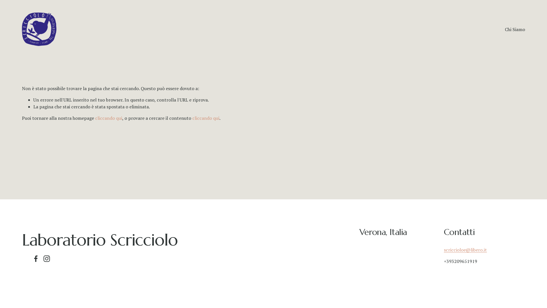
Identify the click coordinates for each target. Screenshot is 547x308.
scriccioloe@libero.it (465, 250)
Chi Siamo (515, 29)
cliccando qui (108, 118)
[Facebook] (35, 258)
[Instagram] (46, 258)
